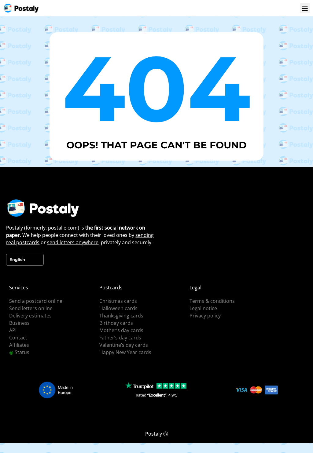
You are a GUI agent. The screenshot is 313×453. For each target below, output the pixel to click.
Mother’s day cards (121, 330)
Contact (18, 337)
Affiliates (19, 345)
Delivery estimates (30, 315)
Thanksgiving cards (121, 315)
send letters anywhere (72, 242)
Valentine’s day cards (123, 345)
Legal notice (203, 308)
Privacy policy (205, 315)
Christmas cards (118, 301)
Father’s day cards (120, 337)
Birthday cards (116, 323)
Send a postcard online (35, 301)
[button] (305, 8)
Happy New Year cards (125, 352)
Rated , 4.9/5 (156, 395)
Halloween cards (118, 308)
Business (19, 323)
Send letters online (31, 308)
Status (19, 352)
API (13, 330)
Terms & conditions (212, 301)
